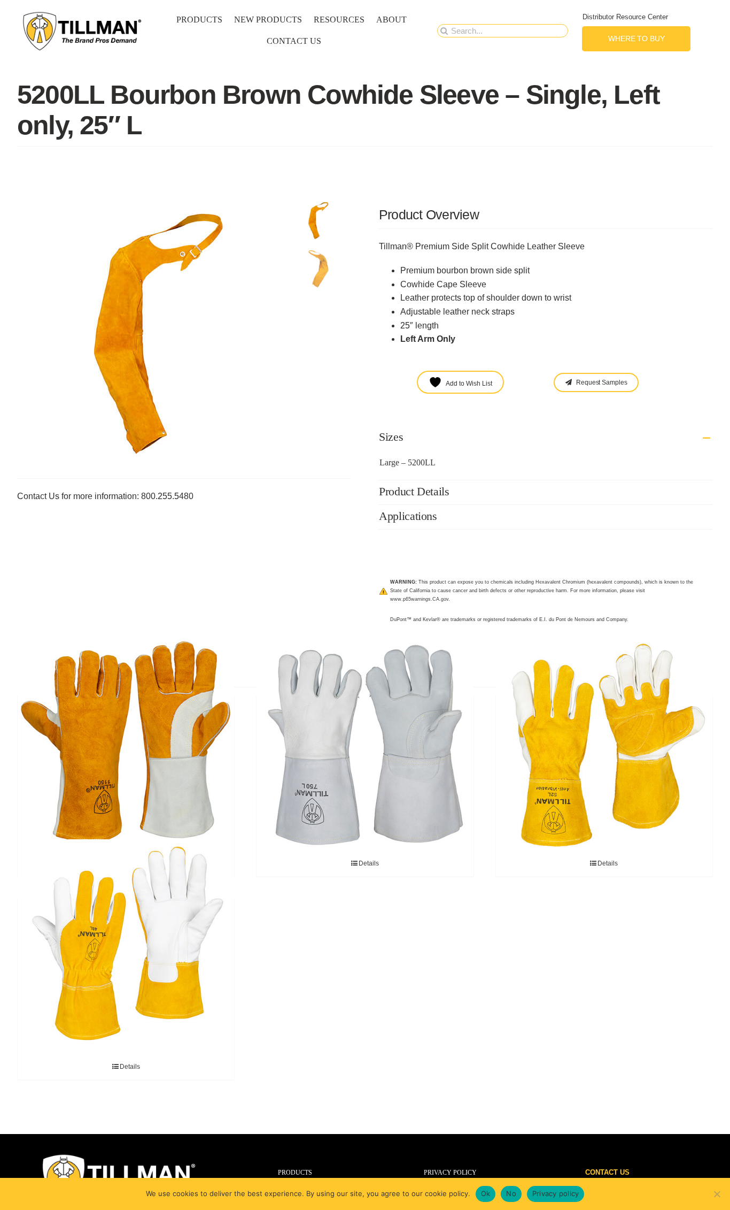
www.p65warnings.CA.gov (419, 599)
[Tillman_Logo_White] (119, 1155)
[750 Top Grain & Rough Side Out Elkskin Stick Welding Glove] (365, 744)
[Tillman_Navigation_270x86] (82, 14)
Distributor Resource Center (625, 17)
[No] (716, 1194)
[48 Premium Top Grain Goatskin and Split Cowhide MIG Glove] (126, 948)
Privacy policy (555, 1193)
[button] (546, 438)
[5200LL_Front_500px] (153, 334)
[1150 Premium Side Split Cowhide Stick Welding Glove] (126, 744)
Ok (486, 1193)
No (511, 1193)
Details (369, 863)
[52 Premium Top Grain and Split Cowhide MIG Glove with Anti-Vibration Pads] (604, 744)
